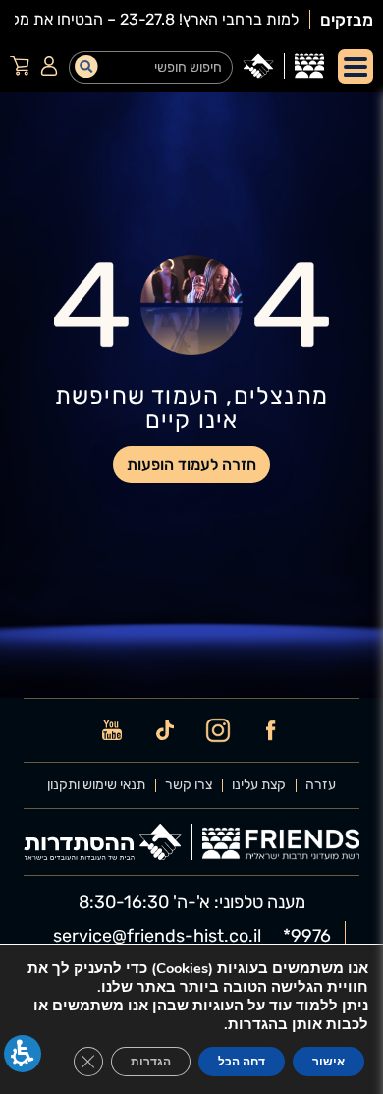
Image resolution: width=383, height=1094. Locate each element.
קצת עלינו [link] (259, 785)
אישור (328, 1061)
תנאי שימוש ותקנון (96, 785)
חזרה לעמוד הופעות (191, 464)
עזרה (320, 785)
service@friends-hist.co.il (157, 936)
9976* (307, 936)
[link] (309, 66)
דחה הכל (241, 1061)
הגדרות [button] (151, 1061)
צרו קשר (188, 785)
